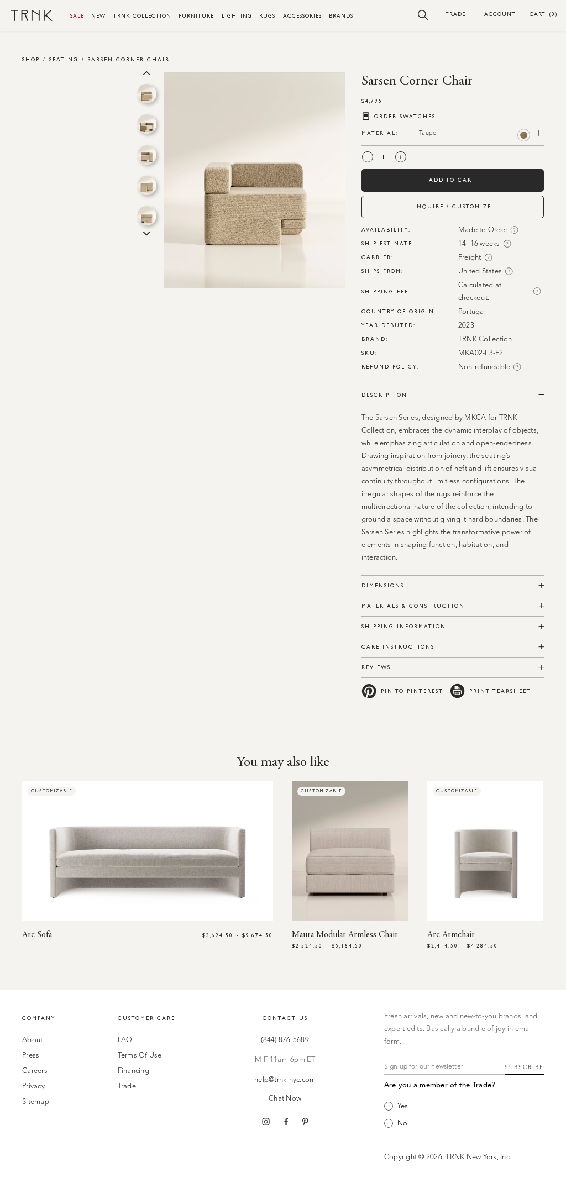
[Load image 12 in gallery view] (146, 93)
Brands (341, 16)
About (32, 1040)
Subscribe (524, 1067)
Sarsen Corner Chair (129, 59)
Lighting (237, 16)
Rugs (267, 16)
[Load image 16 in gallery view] (146, 215)
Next (146, 232)
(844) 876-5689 (285, 1040)
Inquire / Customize (452, 206)
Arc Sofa (37, 934)
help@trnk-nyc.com (285, 1079)
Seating (63, 59)
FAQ (125, 1040)
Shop (31, 59)
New (98, 16)
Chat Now (285, 1098)
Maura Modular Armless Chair (345, 934)
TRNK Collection (142, 16)
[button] (423, 14)
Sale (77, 16)
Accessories (302, 16)
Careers (35, 1071)
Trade (455, 14)
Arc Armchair (451, 934)
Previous (146, 71)
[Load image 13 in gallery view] (146, 124)
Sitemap (35, 1102)
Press (30, 1055)
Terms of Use (140, 1055)
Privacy (33, 1086)
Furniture (196, 16)
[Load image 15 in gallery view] (146, 185)
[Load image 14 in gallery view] (146, 155)
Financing (133, 1071)
